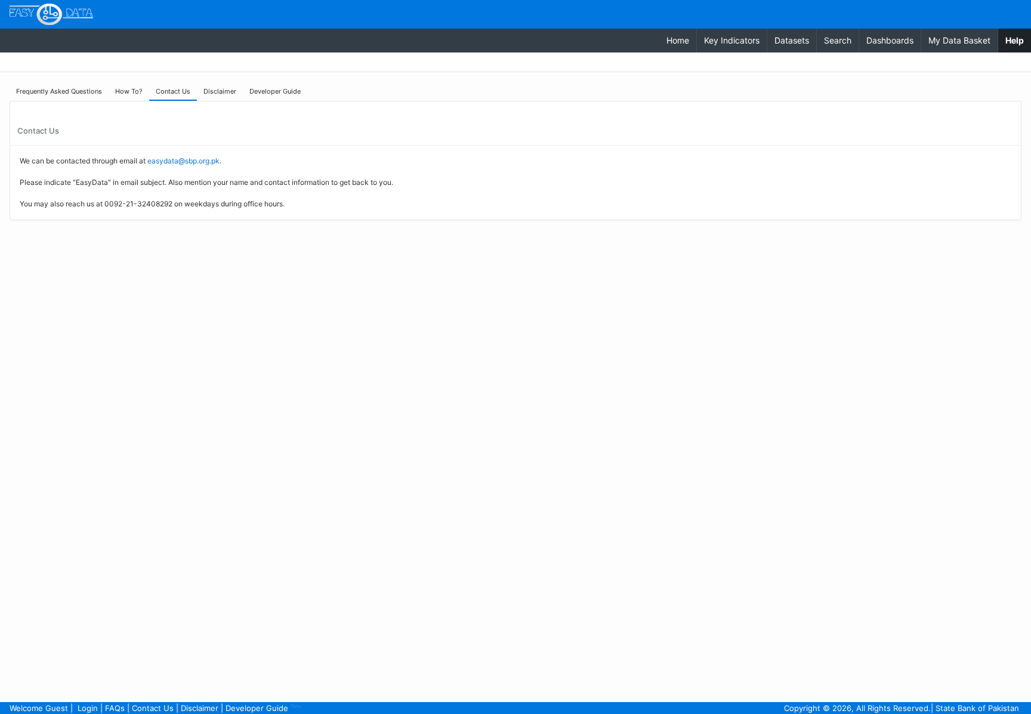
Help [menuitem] (1018, 40)
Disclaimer (199, 708)
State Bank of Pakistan (977, 708)
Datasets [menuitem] (791, 40)
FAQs (115, 708)
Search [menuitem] (837, 40)
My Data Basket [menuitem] (959, 40)
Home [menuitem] (677, 40)
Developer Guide (263, 708)
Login (88, 708)
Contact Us (153, 708)
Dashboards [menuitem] (889, 40)
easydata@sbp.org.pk (183, 160)
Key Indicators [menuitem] (732, 40)
